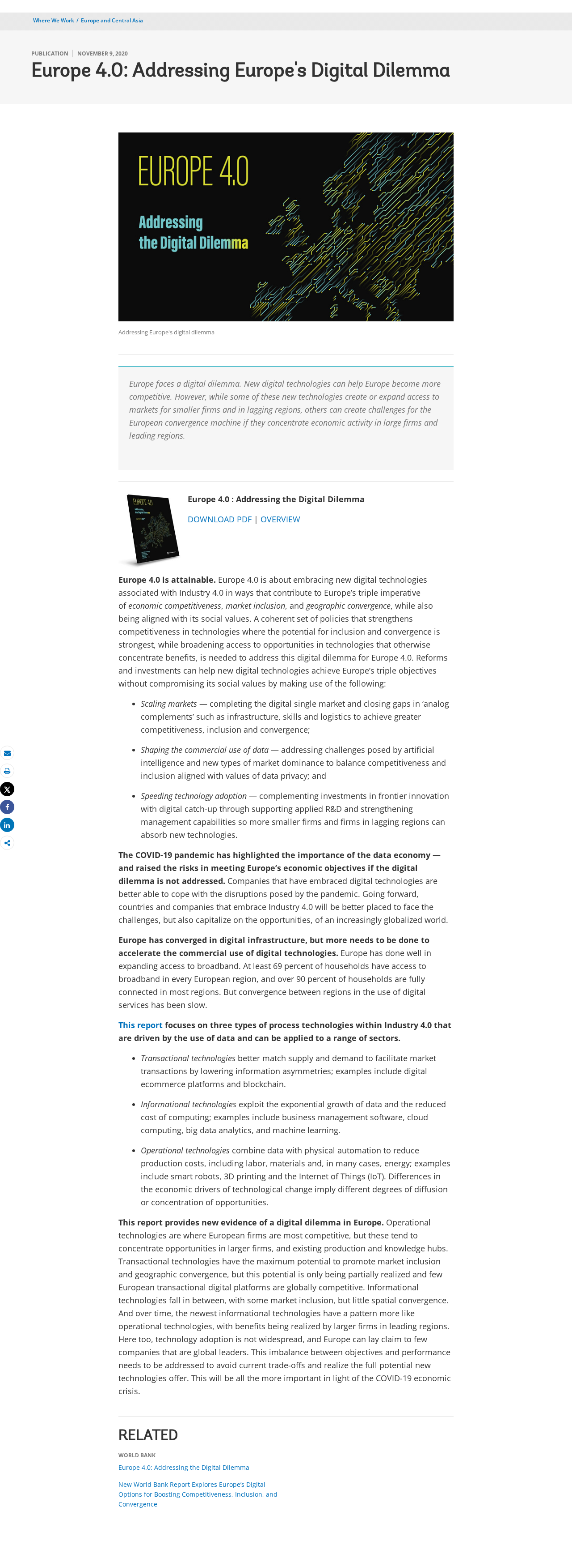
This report (140, 1025)
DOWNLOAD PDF (220, 519)
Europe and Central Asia (112, 20)
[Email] (7, 753)
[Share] (7, 807)
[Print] (7, 771)
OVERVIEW (280, 519)
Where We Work (53, 20)
